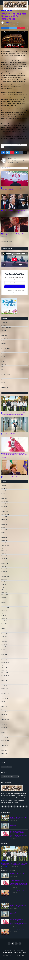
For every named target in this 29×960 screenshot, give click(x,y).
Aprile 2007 (4, 742)
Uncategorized (4, 387)
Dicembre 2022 (4, 599)
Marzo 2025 (4, 529)
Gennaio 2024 (4, 566)
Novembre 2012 (5, 727)
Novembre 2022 (5, 602)
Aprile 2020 (4, 667)
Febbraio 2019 (4, 688)
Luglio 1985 (4, 753)
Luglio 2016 (4, 706)
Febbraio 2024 (4, 563)
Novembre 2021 (5, 633)
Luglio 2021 (4, 644)
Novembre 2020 (5, 662)
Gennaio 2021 (4, 657)
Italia (2, 353)
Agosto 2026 (4, 485)
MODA (2, 366)
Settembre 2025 (5, 514)
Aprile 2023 (4, 589)
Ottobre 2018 (4, 696)
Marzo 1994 (4, 750)
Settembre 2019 (5, 677)
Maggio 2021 (4, 649)
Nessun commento (7, 24)
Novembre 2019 (5, 675)
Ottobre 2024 (4, 542)
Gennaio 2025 (4, 535)
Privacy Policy (14, 292)
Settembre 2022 (5, 607)
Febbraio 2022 (4, 625)
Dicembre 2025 (4, 506)
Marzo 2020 (4, 670)
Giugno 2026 (4, 490)
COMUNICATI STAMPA (6, 327)
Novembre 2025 (5, 509)
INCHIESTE (3, 351)
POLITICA (3, 377)
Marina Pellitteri (10, 22)
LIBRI (2, 359)
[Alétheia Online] (15, 5)
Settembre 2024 (5, 545)
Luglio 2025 (4, 519)
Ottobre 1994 (4, 748)
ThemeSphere (22, 955)
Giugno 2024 (4, 553)
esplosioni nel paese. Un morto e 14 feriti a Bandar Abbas (14, 144)
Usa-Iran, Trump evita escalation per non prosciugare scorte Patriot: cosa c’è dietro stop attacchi (14, 211)
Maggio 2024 (4, 555)
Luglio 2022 (4, 613)
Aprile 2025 (4, 527)
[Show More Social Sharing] (26, 28)
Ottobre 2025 (4, 511)
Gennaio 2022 (4, 628)
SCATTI (3, 385)
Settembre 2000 (5, 745)
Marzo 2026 (4, 498)
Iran (3, 147)
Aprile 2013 (4, 724)
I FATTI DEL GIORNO (5, 348)
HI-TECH (3, 345)
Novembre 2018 (5, 693)
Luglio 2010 (4, 735)
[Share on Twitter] (5, 28)
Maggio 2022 (4, 618)
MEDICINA (3, 364)
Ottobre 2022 (4, 605)
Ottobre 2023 (4, 573)
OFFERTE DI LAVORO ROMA (7, 374)
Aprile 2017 (4, 701)
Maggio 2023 (4, 587)
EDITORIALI (3, 343)
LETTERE (3, 356)
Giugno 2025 (4, 522)
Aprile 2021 (4, 651)
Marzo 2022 (4, 623)
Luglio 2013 (4, 722)
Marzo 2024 (4, 561)
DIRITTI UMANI (4, 338)
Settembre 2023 (5, 576)
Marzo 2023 (4, 592)
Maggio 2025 (4, 524)
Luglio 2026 (4, 488)
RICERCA (3, 382)
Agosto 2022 (4, 610)
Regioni (3, 379)
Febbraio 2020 (4, 672)
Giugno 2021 (4, 646)
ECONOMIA (3, 340)
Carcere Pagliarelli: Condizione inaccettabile (12, 433)
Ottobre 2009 (4, 737)
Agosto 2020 (4, 664)
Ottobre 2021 (4, 636)
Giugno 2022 (4, 615)
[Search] (27, 5)
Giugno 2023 (4, 584)
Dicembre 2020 (4, 659)
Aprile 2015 (4, 714)
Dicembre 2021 (4, 631)
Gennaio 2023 (4, 597)
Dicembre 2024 (4, 537)
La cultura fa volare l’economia (9, 476)
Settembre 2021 (5, 639)
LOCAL (2, 361)
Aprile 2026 (4, 496)
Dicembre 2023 (4, 568)
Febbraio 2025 (4, 532)
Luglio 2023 (4, 581)
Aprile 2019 (4, 685)
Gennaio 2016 (4, 711)
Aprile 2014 (4, 716)
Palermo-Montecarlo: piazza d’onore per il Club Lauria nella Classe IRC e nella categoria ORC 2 (13, 413)
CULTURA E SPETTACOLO (6, 333)
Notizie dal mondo (5, 371)
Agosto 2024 (4, 548)
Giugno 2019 (4, 683)
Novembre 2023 (5, 571)
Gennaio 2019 (4, 690)
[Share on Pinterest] (21, 28)
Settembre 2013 (5, 719)
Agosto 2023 (4, 579)
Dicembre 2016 (4, 703)
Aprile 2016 (4, 709)
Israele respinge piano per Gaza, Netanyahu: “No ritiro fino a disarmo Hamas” (14, 188)
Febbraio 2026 (4, 501)
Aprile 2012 (4, 729)
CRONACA (3, 330)
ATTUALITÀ (3, 325)
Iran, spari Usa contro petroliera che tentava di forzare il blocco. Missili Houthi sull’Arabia (13, 234)
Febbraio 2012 (4, 732)
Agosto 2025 (4, 516)
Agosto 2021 (4, 641)
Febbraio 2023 (4, 594)
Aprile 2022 (4, 620)
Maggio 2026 (4, 493)
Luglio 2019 (4, 680)
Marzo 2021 (4, 654)
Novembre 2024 (5, 540)
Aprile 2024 (4, 558)
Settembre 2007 (5, 740)
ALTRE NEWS (4, 322)
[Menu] (2, 5)
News (2, 369)
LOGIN (24, 952)
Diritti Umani (4, 335)
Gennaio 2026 (4, 503)
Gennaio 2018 (4, 698)
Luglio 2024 (4, 550)
